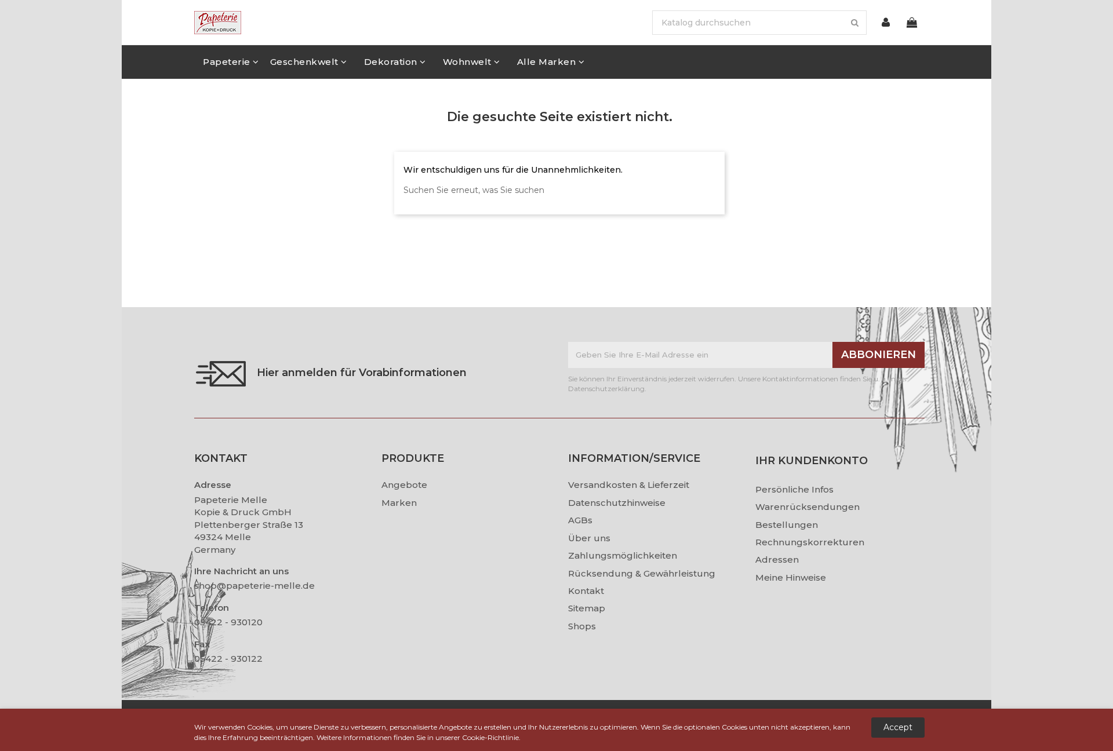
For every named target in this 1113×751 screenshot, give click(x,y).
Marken (399, 502)
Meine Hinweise (790, 577)
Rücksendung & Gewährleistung (641, 573)
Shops (582, 626)
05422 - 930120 (228, 622)
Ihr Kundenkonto (811, 460)
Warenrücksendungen (807, 506)
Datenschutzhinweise (616, 502)
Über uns (589, 538)
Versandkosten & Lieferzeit (628, 484)
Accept (897, 727)
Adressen (777, 559)
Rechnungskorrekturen (809, 542)
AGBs (580, 520)
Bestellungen (786, 524)
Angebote (404, 484)
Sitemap (586, 608)
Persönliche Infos (794, 489)
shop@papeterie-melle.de (254, 585)
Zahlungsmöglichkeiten (622, 555)
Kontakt (586, 590)
